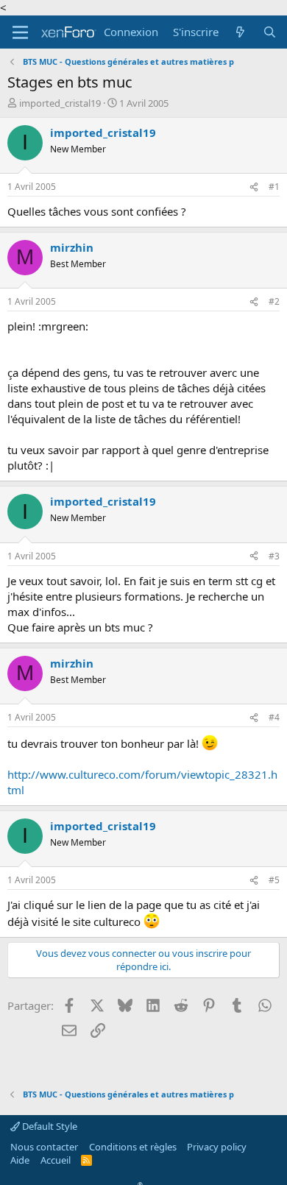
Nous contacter (44, 1146)
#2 (274, 301)
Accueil (55, 1160)
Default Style (48, 1126)
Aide (19, 1160)
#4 (274, 717)
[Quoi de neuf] (240, 32)
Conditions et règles (133, 1146)
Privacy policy (217, 1146)
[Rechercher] (269, 32)
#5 (274, 880)
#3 (274, 556)
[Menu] (20, 32)
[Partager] (253, 187)
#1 (274, 186)
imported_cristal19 (60, 103)
